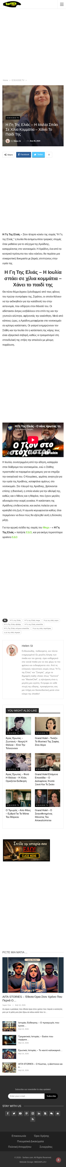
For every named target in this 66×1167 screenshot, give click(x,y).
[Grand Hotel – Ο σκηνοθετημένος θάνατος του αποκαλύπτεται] (47, 798)
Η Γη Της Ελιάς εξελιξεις (12, 624)
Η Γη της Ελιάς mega (32, 620)
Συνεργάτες (46, 1146)
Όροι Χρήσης (41, 1136)
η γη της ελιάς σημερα (12, 632)
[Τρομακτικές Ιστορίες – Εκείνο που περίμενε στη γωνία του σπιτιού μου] (9, 1040)
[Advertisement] (33, 44)
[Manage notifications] (58, 1160)
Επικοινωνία (19, 1136)
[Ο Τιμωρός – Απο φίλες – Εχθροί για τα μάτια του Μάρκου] (18, 798)
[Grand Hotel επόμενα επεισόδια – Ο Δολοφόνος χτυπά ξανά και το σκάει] (47, 762)
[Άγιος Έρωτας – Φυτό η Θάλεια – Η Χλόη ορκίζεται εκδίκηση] (18, 762)
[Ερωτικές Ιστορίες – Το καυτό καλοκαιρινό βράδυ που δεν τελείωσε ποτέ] (9, 1054)
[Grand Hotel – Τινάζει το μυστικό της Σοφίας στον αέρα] (47, 726)
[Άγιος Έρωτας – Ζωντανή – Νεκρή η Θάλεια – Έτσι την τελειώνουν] (18, 726)
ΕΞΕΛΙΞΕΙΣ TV (13, 118)
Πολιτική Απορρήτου (19, 1146)
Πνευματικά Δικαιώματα (30, 1141)
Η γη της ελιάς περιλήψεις (42, 628)
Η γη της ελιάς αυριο (51, 620)
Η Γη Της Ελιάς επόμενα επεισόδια (16, 628)
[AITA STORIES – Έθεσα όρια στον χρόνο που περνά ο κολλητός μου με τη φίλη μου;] (33, 975)
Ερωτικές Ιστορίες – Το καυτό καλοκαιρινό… (40, 1050)
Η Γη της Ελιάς (15, 620)
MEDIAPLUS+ (40, 1162)
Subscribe (51, 1096)
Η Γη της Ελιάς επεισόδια (34, 624)
